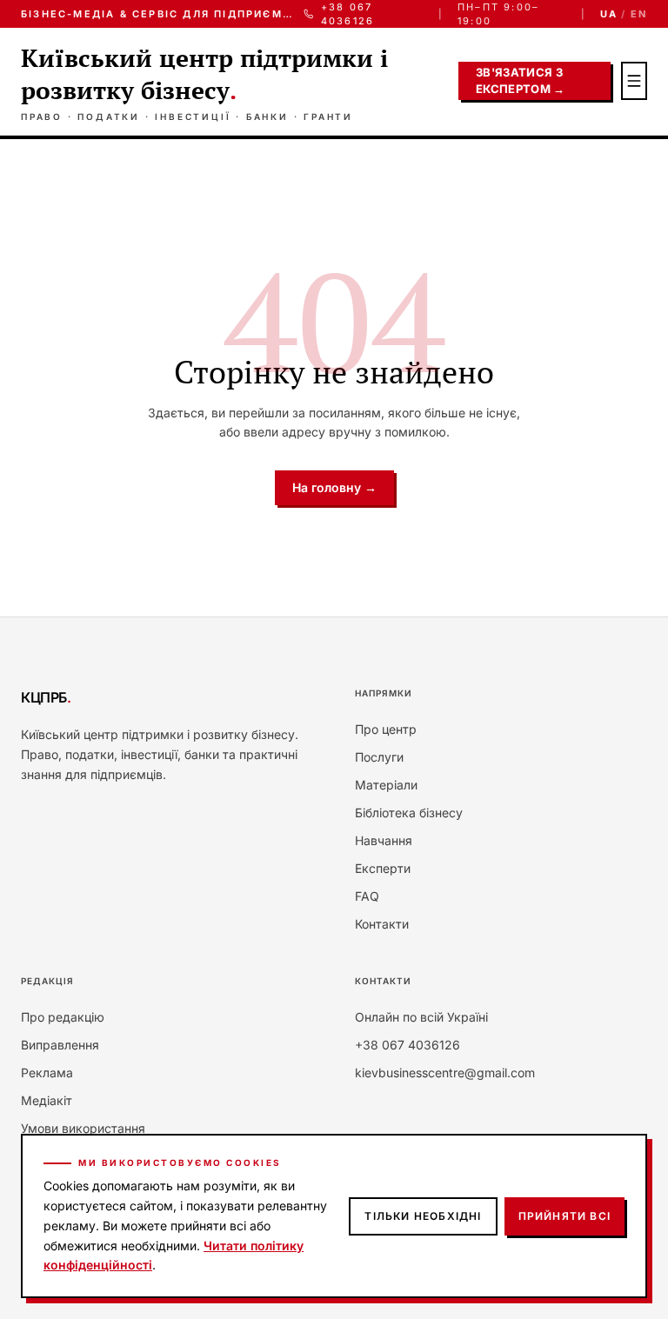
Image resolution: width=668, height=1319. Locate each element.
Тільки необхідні (422, 1215)
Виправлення (60, 1044)
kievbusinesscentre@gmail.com (445, 1072)
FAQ (367, 896)
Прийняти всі (564, 1215)
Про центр (386, 729)
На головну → (334, 487)
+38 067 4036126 (347, 14)
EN (639, 14)
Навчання (383, 840)
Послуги (379, 756)
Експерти (383, 868)
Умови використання (83, 1128)
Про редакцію (62, 1016)
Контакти (382, 923)
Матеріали (386, 784)
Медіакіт (46, 1100)
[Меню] (634, 81)
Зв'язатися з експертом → (520, 81)
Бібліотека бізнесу (409, 812)
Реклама (47, 1072)
